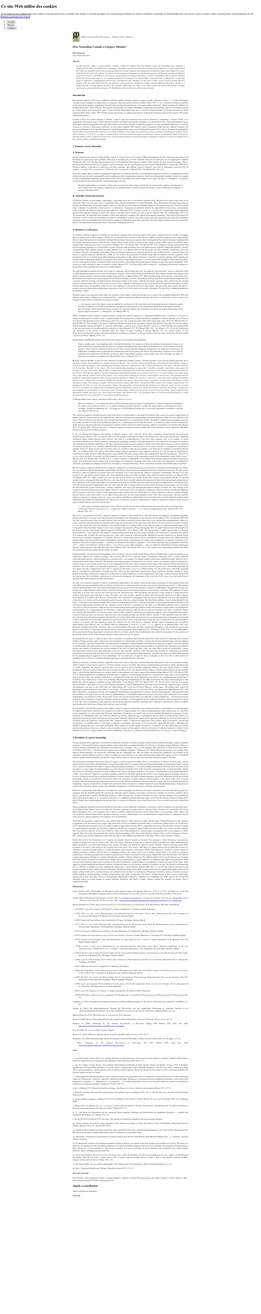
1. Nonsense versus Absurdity (87, 146)
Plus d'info (76, 1195)
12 (153, 627)
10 (96, 427)
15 (181, 790)
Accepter (11, 22)
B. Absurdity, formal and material (88, 195)
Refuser (11, 25)
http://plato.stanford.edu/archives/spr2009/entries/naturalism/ (101, 1026)
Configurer (12, 28)
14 (119, 755)
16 (173, 869)
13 (186, 730)
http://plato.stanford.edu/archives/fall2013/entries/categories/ (101, 1045)
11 (114, 619)
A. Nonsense (78, 152)
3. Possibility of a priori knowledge (89, 737)
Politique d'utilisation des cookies (15, 16)
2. (85, 229)
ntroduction (79, 95)
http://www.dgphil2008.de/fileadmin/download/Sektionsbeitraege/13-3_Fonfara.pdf (150, 900)
